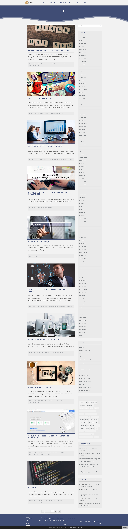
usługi (88, 437)
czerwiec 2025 (83, 68)
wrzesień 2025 (83, 58)
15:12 (38, 159)
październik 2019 (83, 252)
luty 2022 (82, 178)
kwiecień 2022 (83, 172)
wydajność (96, 437)
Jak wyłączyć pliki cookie (77, 527)
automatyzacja (82, 405)
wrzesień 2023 (83, 126)
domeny (43, 255)
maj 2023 (82, 138)
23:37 (39, 500)
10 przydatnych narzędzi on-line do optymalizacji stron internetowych (49, 437)
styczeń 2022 (83, 181)
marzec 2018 (82, 311)
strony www (82, 434)
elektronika (82, 414)
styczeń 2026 (83, 49)
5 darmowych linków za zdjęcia (40, 388)
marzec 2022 (83, 175)
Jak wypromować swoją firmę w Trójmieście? (45, 146)
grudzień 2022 (83, 151)
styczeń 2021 (83, 218)
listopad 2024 (83, 86)
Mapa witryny (28, 523)
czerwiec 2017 (83, 332)
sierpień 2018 (83, 295)
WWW (47, 113)
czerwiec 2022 (83, 166)
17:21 (39, 400)
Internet (42, 113)
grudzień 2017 (83, 320)
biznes (91, 408)
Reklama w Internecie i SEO (60, 63)
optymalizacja (47, 207)
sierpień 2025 (83, 61)
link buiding (50, 306)
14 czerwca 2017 (32, 500)
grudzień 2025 (83, 52)
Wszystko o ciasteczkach (69, 3)
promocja (45, 352)
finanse (86, 414)
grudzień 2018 (83, 283)
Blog (84, 3)
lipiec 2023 (82, 132)
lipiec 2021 (82, 200)
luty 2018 (82, 314)
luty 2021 (82, 215)
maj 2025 (82, 71)
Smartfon (93, 431)
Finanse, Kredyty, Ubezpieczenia (87, 360)
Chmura (82, 356)
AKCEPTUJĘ (125, 527)
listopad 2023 (83, 120)
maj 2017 (82, 335)
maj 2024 (82, 101)
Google (44, 63)
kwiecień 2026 (83, 40)
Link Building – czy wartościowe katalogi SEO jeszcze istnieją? (48, 291)
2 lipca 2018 (32, 113)
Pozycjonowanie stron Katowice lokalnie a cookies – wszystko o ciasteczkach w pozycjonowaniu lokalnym (89, 466)
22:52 (39, 452)
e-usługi (87, 411)
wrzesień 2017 (83, 326)
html (45, 500)
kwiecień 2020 (83, 234)
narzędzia (49, 452)
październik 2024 (83, 89)
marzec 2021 (82, 212)
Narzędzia (54, 3)
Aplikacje (82, 347)
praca (93, 425)
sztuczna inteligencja (90, 434)
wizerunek (54, 352)
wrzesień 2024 (83, 92)
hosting (88, 416)
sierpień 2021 (83, 197)
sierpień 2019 (83, 258)
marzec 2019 (82, 274)
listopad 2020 (83, 225)
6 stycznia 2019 (32, 63)
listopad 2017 (83, 323)
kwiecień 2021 (83, 209)
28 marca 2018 (32, 207)
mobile (81, 422)
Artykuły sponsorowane (34, 209)
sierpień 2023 (83, 129)
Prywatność (82, 428)
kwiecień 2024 (83, 105)
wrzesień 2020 (83, 228)
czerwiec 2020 (83, 231)
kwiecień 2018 (83, 308)
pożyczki (89, 425)
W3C (59, 452)
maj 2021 (82, 206)
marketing (95, 419)
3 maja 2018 (32, 159)
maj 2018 (82, 305)
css (43, 500)
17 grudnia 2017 (32, 306)
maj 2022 (82, 169)
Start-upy (82, 384)
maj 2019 (82, 268)
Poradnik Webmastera (34, 454)
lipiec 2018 (82, 298)
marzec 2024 (83, 108)
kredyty (90, 419)
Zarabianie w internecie (85, 390)
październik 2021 (83, 191)
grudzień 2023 (83, 117)
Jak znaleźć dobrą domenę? (38, 242)
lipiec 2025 (82, 65)
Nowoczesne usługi (54, 113)
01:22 (39, 207)
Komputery (82, 419)
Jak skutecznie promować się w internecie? (44, 339)
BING (44, 452)
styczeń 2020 (83, 243)
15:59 (40, 352)
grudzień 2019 (83, 246)
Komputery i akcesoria (85, 369)
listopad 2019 (83, 249)
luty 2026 (82, 46)
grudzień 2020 (83, 221)
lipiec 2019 (82, 261)
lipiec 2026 (82, 37)
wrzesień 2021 (83, 194)
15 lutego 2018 (32, 255)
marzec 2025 (83, 77)
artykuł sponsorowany (92, 402)
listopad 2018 (83, 286)
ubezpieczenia (82, 437)
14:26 (39, 255)
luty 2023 (82, 148)
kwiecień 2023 (83, 141)
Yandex (64, 452)
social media (48, 159)
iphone (97, 416)
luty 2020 (82, 240)
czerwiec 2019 (83, 265)
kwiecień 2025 (83, 74)
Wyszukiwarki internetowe (85, 387)
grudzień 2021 (83, 185)
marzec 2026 (83, 43)
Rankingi (87, 428)
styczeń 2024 (83, 114)
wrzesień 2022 (83, 160)
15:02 (38, 113)
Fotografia (44, 400)
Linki (47, 400)
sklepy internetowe (86, 431)
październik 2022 (83, 157)
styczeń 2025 (83, 83)
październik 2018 (83, 289)
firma (91, 414)
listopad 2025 (83, 55)
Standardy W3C (33, 487)
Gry (84, 416)
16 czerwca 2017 (33, 452)
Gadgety (82, 363)
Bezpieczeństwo (90, 405)
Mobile (81, 372)
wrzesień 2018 (83, 292)
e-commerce (82, 411)
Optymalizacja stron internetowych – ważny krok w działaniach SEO (48, 193)
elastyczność (93, 411)
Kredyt (86, 419)
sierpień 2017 (83, 329)
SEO (52, 63)
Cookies (45, 3)
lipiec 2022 (82, 163)
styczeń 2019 (83, 280)
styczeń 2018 (83, 317)
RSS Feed (28, 525)
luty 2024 (82, 111)
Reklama (48, 352)
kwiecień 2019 (83, 271)
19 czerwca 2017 (33, 400)
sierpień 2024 (83, 95)
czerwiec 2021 (83, 203)
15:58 (39, 63)
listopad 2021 (83, 188)
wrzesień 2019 (83, 255)
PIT (96, 422)
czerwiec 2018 (83, 301)
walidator (58, 500)
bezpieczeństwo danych (84, 408)
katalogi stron (44, 306)
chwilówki (96, 408)
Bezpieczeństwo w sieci (85, 353)
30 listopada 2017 (33, 352)
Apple (86, 402)
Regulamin (28, 520)
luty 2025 (82, 80)
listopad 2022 (83, 154)
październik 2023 (83, 123)
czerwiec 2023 (83, 135)
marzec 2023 (83, 145)
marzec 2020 (83, 237)
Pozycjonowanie (48, 63)
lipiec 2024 (82, 98)
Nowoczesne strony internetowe (40, 98)
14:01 (39, 306)
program (97, 425)
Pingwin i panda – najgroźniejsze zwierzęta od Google (48, 51)
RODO (96, 428)
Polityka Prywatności (30, 518)
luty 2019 (82, 277)
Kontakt (27, 517)
